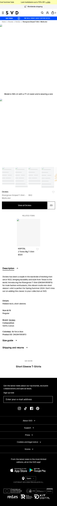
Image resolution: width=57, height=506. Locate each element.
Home (4, 22)
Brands (10, 22)
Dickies (17, 22)
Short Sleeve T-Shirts (28, 366)
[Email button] (51, 205)
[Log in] (47, 13)
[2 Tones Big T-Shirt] (28, 232)
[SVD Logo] (12, 12)
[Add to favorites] (53, 192)
